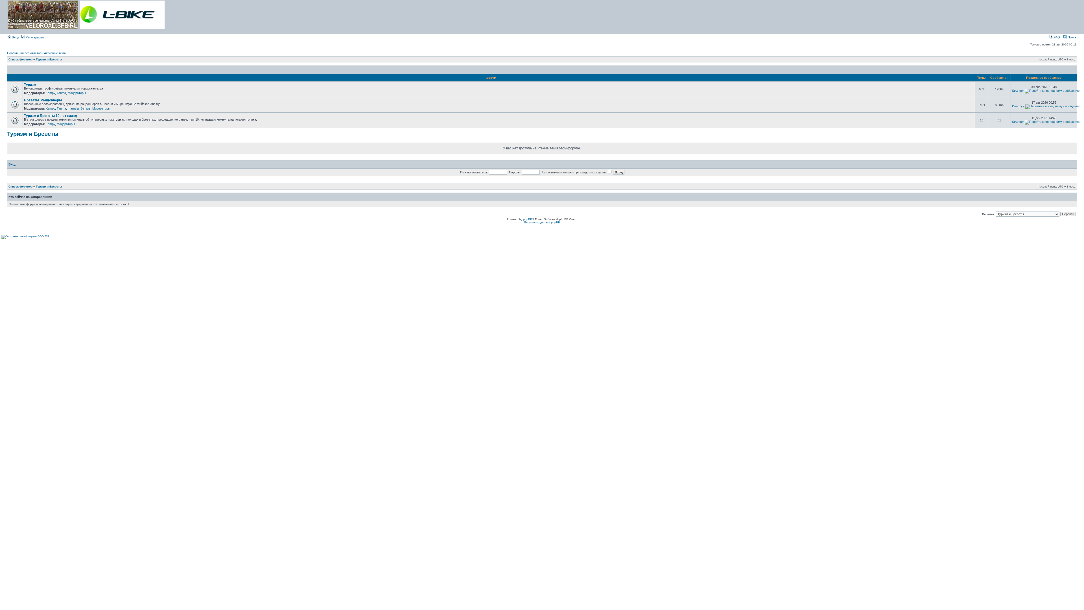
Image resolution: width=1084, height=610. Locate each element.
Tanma (61, 93)
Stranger (1018, 90)
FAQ (1056, 37)
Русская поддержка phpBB (542, 222)
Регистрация (34, 37)
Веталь (85, 108)
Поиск (1071, 37)
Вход (15, 37)
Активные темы (55, 53)
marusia (73, 108)
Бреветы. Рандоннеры (43, 100)
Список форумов (20, 59)
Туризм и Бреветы (49, 59)
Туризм (30, 85)
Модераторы (77, 93)
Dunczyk (1018, 106)
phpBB (527, 219)
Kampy (50, 93)
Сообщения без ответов (24, 53)
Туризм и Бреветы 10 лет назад (50, 116)
